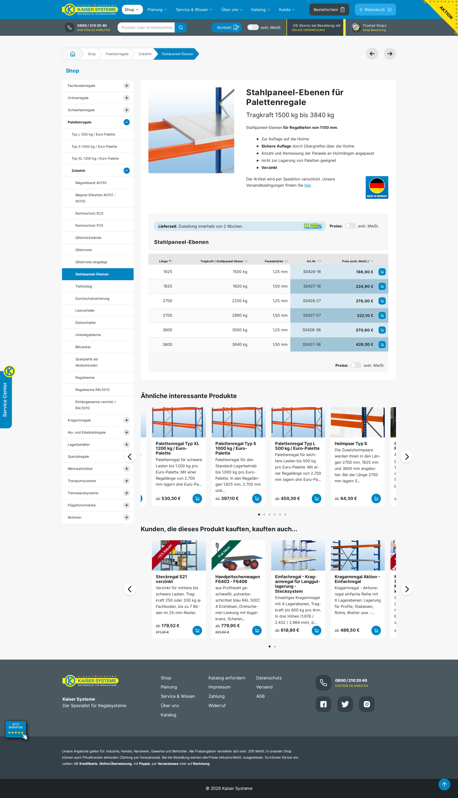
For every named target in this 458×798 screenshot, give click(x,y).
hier (307, 185)
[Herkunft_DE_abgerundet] (377, 187)
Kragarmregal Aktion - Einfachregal (357, 579)
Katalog (168, 714)
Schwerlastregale (81, 110)
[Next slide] (407, 457)
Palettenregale (117, 54)
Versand (264, 686)
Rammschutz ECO (89, 213)
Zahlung (216, 696)
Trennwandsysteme (83, 493)
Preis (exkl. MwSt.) (355, 261)
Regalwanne (84, 377)
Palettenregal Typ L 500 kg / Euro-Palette (297, 446)
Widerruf (217, 705)
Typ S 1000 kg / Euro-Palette (94, 146)
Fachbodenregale (81, 86)
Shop (92, 54)
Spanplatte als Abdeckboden (86, 362)
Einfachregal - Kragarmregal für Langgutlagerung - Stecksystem (297, 584)
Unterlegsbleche (88, 335)
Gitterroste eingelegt (91, 262)
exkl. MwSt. (271, 27)
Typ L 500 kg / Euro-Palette (93, 134)
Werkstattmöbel (80, 469)
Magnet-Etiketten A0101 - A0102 (95, 198)
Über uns (170, 705)
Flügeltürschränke (82, 505)
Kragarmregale (79, 420)
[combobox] (152, 27)
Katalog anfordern (226, 677)
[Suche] (181, 27)
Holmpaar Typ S (351, 443)
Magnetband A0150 (91, 183)
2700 (167, 300)
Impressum (219, 686)
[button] (259, 514)
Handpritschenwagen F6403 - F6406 (237, 579)
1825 (167, 271)
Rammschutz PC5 (89, 225)
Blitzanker (83, 347)
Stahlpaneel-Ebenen (92, 274)
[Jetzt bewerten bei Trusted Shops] (16, 731)
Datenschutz (269, 677)
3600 (167, 329)
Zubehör (145, 54)
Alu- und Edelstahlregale (87, 432)
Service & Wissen (178, 696)
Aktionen (74, 517)
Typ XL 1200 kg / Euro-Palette (95, 158)
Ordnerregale (78, 98)
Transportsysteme (82, 481)
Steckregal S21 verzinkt (171, 579)
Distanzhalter (85, 322)
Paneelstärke (274, 261)
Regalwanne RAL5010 (92, 390)
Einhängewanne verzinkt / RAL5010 (95, 405)
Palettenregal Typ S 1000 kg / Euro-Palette (235, 448)
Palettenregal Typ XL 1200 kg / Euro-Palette (177, 448)
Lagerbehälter (79, 444)
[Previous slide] (130, 457)
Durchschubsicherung (92, 298)
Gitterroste (83, 250)
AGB (260, 696)
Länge (163, 261)
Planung (169, 686)
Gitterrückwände (88, 238)
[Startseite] (70, 54)
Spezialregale (78, 456)
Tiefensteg (83, 286)
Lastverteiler (85, 310)
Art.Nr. (311, 261)
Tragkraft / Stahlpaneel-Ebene (221, 261)
